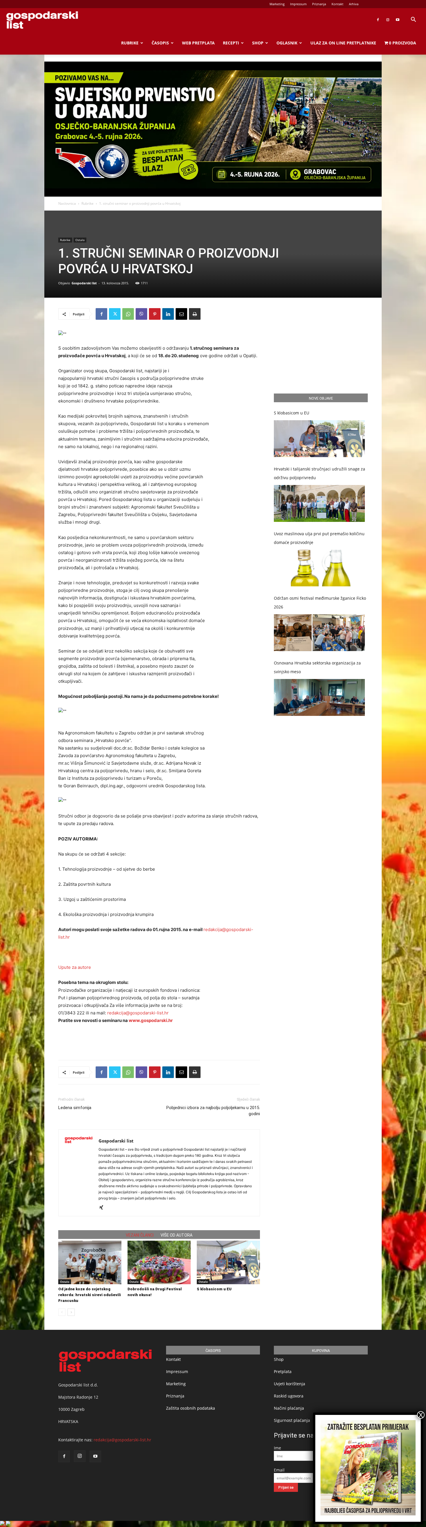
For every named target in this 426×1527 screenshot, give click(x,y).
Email (279, 1470)
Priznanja (319, 4)
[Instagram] (387, 19)
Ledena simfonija (74, 1107)
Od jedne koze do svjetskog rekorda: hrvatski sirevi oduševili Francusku (89, 1295)
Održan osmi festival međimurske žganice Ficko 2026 (320, 602)
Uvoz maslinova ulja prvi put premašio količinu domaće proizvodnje (319, 538)
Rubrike (130, 43)
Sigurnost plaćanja (292, 1420)
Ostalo (80, 240)
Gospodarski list (84, 283)
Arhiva (353, 4)
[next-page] (71, 1312)
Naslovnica (67, 203)
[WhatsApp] (128, 314)
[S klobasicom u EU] (228, 1262)
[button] (413, 20)
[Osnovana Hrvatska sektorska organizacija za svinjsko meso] (319, 697)
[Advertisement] (159, 1040)
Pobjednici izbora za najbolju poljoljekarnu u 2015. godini (213, 1110)
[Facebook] (378, 19)
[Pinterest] (155, 314)
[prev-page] (61, 1312)
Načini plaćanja (289, 1408)
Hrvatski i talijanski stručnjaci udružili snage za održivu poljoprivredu (319, 473)
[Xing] (103, 1207)
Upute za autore (74, 967)
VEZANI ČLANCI (140, 1235)
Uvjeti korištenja (289, 1383)
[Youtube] (397, 19)
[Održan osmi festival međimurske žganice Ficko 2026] (319, 632)
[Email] (181, 314)
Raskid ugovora (288, 1396)
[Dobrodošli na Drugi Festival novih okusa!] (159, 1262)
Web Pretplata (198, 43)
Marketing (277, 4)
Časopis (160, 43)
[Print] (195, 314)
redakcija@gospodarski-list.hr (138, 1013)
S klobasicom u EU (214, 1289)
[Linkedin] (168, 314)
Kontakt (337, 4)
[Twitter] (115, 314)
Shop (257, 43)
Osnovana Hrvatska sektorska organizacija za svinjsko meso (317, 667)
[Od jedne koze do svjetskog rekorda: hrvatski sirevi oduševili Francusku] (89, 1262)
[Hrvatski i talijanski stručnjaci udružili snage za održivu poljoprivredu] (319, 503)
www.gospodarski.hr (151, 1020)
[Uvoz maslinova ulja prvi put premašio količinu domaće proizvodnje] (319, 568)
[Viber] (141, 314)
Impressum (298, 4)
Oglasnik (286, 43)
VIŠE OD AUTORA (176, 1235)
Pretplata (283, 1371)
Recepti (231, 43)
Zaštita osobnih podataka (190, 1408)
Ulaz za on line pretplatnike (343, 43)
